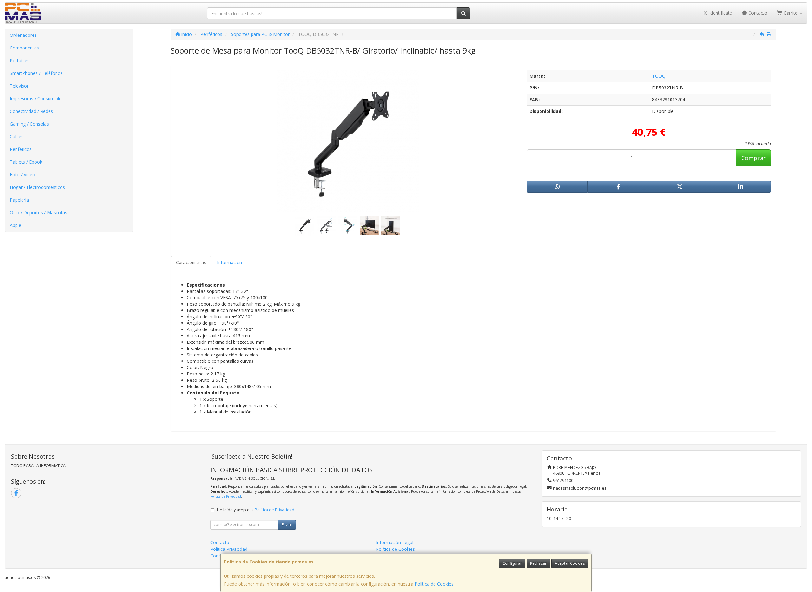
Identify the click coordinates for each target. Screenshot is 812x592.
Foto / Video (22, 175)
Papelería (19, 200)
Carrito (791, 13)
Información (229, 262)
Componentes (24, 48)
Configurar (512, 563)
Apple (15, 225)
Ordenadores (23, 35)
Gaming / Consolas (29, 124)
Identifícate (720, 13)
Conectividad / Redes (31, 111)
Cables (16, 136)
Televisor (19, 86)
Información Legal (394, 542)
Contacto (757, 13)
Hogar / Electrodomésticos (37, 187)
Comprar (753, 158)
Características (191, 262)
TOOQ (658, 76)
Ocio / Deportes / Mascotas (38, 213)
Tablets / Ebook (26, 162)
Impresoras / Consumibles (37, 98)
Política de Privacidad (225, 496)
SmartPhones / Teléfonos (36, 73)
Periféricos (21, 149)
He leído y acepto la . (256, 509)
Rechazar (538, 563)
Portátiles (19, 60)
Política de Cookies (434, 584)
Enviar (287, 524)
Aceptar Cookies (570, 563)
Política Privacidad (228, 549)
